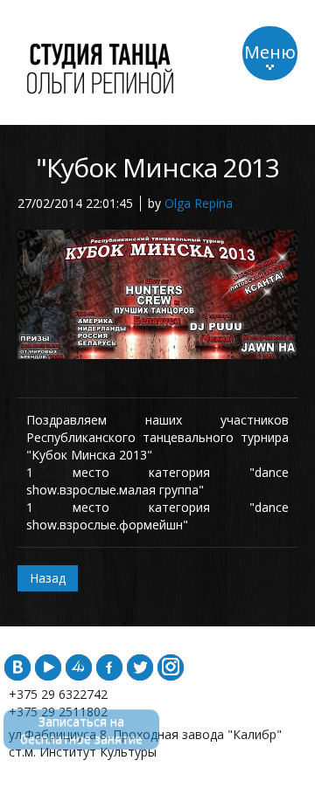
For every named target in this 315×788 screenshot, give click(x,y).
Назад (48, 578)
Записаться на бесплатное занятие (81, 730)
